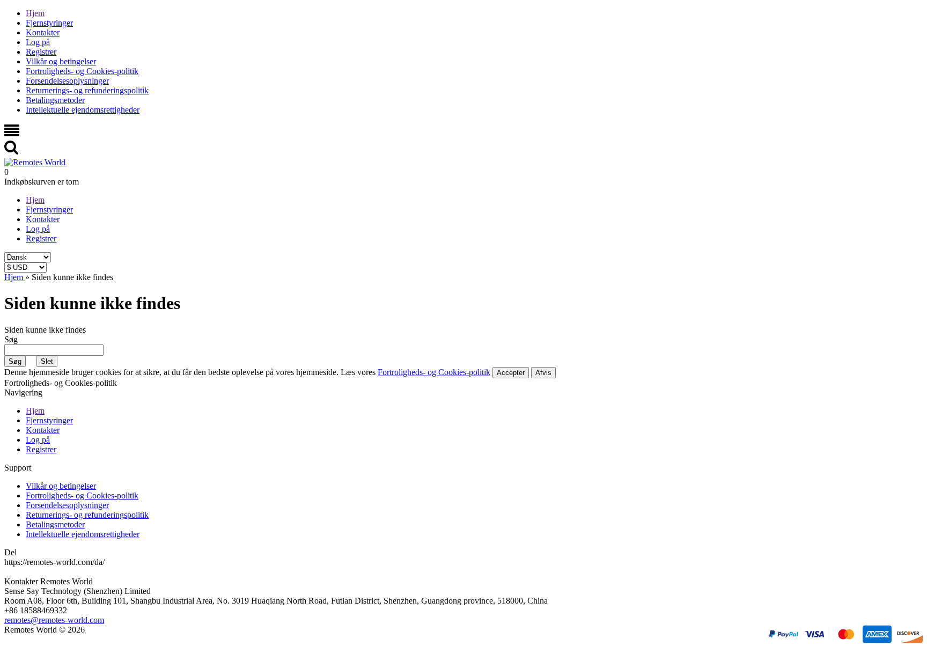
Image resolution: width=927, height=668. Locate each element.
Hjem (35, 13)
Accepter (511, 373)
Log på (38, 42)
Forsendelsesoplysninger (67, 80)
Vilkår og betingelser (61, 61)
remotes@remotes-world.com (54, 620)
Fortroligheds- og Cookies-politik (82, 71)
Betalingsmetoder (55, 100)
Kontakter (43, 32)
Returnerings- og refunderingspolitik (87, 90)
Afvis (543, 373)
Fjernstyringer (49, 22)
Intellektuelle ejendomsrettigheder (82, 109)
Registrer (41, 51)
